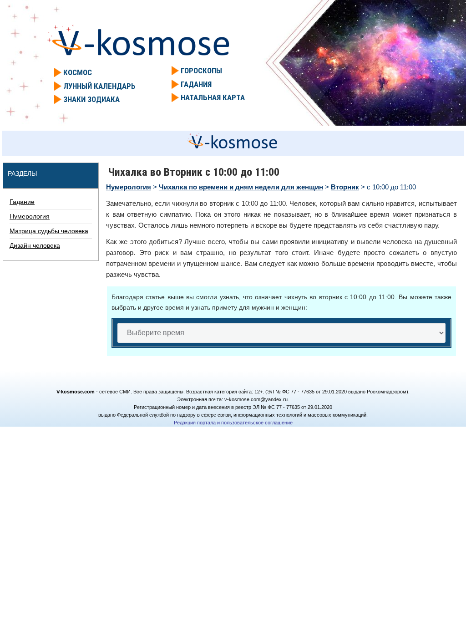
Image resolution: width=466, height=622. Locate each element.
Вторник (345, 187)
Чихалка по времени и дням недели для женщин (241, 187)
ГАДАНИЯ (196, 84)
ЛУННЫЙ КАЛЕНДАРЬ (99, 86)
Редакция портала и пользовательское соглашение (233, 422)
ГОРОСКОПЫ (201, 70)
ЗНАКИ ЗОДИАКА (91, 99)
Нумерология (128, 187)
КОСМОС (77, 72)
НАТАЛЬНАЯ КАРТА (213, 97)
